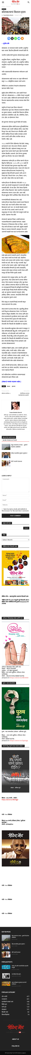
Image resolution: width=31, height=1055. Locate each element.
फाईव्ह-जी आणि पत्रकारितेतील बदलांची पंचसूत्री (20, 967)
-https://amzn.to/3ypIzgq (18, 740)
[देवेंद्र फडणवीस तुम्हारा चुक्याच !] (6, 455)
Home (3, 6)
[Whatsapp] (15, 38)
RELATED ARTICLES (9, 437)
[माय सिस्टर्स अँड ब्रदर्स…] (6, 975)
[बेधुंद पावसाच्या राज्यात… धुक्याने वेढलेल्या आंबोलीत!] (6, 447)
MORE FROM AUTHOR (10, 440)
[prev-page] (3, 470)
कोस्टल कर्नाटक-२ (6, 393)
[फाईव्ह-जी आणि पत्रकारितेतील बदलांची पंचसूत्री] (6, 967)
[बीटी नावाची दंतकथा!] (6, 463)
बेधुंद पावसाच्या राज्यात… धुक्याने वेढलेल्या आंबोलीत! (20, 936)
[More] (22, 38)
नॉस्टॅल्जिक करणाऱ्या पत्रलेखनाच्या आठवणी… (23, 394)
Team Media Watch (8, 15)
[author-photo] (15, 410)
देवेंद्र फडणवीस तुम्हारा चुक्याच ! (19, 453)
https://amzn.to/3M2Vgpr (10, 799)
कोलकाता (8, 386)
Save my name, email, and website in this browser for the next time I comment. (15, 510)
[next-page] (5, 470)
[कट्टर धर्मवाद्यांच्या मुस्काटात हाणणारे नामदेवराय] (6, 984)
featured (8, 6)
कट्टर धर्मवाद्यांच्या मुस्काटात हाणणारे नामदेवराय (19, 983)
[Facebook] (8, 38)
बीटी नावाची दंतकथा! (17, 461)
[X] (12, 38)
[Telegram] (18, 38)
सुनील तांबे (13, 386)
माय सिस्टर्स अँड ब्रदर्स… (16, 974)
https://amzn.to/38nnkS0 (19, 678)
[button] (3, 2)
